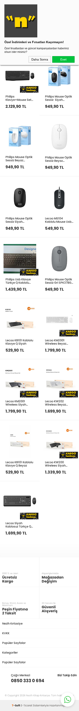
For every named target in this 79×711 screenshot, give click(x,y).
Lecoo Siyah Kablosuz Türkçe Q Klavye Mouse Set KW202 (18, 524)
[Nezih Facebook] (73, 680)
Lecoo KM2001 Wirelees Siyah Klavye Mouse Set (17, 402)
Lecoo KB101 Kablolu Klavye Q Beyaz (19, 463)
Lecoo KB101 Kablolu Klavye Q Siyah (19, 341)
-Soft (16, 705)
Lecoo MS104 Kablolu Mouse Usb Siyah (58, 220)
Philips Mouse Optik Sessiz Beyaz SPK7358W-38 (18, 158)
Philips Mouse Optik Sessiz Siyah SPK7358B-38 (58, 98)
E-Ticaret (26, 705)
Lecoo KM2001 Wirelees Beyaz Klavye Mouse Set (57, 341)
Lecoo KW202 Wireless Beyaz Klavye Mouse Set (57, 402)
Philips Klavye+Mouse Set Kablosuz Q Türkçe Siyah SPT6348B (18, 98)
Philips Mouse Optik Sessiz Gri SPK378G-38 (59, 281)
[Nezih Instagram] (59, 680)
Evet (63, 59)
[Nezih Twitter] (66, 680)
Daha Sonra (39, 59)
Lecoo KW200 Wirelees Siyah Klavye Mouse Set (57, 463)
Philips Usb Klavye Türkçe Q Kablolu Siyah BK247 (18, 281)
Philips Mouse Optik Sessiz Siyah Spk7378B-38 (18, 220)
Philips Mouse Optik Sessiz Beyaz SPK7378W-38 (58, 159)
